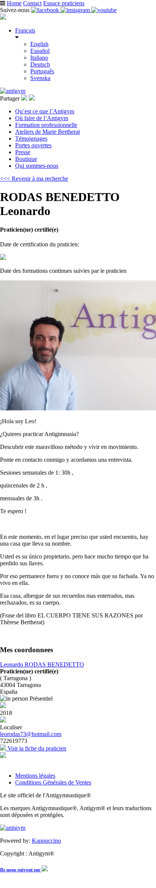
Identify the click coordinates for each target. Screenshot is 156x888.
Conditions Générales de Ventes (53, 782)
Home (14, 3)
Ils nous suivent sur (21, 870)
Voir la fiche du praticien (36, 748)
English (39, 44)
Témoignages (31, 138)
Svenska (40, 78)
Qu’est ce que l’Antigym (44, 111)
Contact (32, 3)
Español (40, 51)
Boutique (26, 159)
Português (42, 71)
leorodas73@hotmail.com (30, 734)
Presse (22, 152)
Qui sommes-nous (36, 165)
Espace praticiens (63, 3)
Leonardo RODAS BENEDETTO (42, 664)
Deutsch (40, 64)
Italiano (39, 57)
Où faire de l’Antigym (41, 118)
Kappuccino (46, 840)
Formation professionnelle (46, 125)
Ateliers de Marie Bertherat (47, 131)
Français (25, 30)
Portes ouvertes (33, 145)
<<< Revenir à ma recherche (34, 178)
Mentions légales (35, 775)
